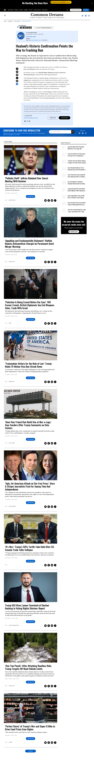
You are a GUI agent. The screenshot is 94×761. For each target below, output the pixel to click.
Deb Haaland (31, 69)
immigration (11, 381)
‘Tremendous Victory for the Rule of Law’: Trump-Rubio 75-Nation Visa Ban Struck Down (28, 365)
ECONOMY (26, 9)
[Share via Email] (17, 75)
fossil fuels (34, 98)
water (63, 82)
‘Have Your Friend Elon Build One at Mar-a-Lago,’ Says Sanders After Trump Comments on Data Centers (28, 425)
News (6, 200)
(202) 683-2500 (28, 115)
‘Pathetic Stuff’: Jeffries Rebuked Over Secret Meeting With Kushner (26, 179)
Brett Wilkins (8, 618)
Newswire (10, 21)
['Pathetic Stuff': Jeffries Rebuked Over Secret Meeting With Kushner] (30, 160)
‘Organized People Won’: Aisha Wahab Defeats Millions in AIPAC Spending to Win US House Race (76, 190)
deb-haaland (17, 21)
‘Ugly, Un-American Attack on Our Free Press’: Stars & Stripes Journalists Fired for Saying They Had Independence (30, 486)
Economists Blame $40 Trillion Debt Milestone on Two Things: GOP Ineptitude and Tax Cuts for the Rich (76, 148)
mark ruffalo (12, 261)
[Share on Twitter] (17, 72)
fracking (48, 92)
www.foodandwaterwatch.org (31, 117)
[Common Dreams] (5, 10)
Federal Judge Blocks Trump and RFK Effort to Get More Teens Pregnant (76, 197)
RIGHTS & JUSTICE (37, 9)
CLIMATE (21, 9)
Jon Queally (7, 193)
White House (44, 94)
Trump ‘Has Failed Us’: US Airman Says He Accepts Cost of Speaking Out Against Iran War (76, 155)
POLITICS (31, 9)
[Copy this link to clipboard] (17, 78)
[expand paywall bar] (92, 3)
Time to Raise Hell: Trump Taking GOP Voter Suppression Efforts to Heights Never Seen (76, 176)
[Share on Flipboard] (48, 200)
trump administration (14, 625)
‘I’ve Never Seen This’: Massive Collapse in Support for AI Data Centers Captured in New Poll (77, 162)
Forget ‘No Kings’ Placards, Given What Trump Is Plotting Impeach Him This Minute (77, 204)
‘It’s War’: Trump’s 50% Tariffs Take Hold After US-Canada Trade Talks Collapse (30, 548)
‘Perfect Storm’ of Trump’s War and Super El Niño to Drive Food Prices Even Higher (30, 727)
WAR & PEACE (44, 9)
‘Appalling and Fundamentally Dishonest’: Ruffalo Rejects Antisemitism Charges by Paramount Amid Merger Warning (29, 243)
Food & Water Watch (26, 21)
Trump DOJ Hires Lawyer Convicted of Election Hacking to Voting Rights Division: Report (27, 606)
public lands (12, 685)
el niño (10, 742)
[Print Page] (17, 81)
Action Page (64, 117)
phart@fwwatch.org (35, 40)
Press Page (53, 117)
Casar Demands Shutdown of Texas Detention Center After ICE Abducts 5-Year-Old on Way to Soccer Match (77, 169)
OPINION (16, 9)
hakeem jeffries (12, 200)
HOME (5, 21)
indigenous (27, 80)
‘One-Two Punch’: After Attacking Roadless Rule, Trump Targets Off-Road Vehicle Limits (28, 667)
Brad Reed (7, 735)
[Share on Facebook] (17, 69)
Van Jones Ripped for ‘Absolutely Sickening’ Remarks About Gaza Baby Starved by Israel (76, 183)
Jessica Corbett (8, 678)
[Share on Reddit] (52, 200)
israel (10, 323)
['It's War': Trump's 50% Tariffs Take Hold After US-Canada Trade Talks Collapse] (30, 528)
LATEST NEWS (10, 9)
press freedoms (12, 506)
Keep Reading (30, 196)
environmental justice (49, 98)
